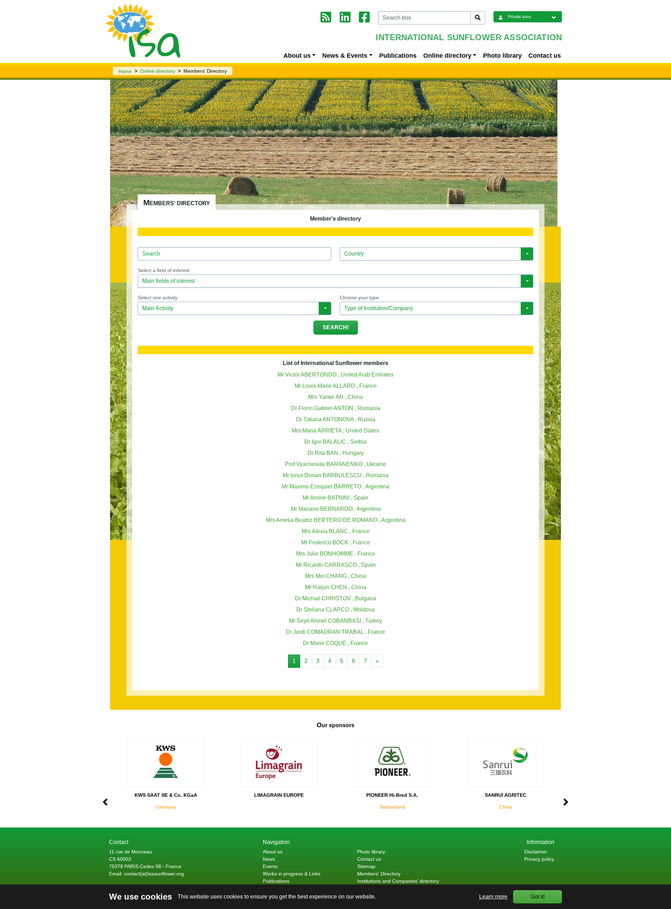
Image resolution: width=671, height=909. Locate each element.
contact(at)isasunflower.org (154, 873)
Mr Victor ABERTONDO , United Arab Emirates (335, 375)
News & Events (344, 55)
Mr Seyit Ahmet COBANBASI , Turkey (335, 621)
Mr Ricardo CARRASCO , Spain (336, 565)
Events (270, 866)
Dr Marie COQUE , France (335, 643)
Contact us (544, 55)
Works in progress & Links (291, 873)
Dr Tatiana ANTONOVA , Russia (335, 419)
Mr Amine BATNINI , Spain (335, 498)
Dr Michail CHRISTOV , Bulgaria (335, 598)
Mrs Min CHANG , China (335, 576)
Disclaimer (535, 851)
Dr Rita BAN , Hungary (336, 453)
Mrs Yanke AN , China (335, 397)
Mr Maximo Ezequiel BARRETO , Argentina (335, 486)
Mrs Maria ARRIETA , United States (335, 431)
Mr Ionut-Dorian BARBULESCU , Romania (336, 475)
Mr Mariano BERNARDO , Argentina (336, 509)
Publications (398, 55)
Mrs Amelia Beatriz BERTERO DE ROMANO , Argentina (335, 520)
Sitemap (366, 866)
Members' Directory (379, 873)
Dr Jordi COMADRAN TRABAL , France (335, 632)
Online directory (447, 55)
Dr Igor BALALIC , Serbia (335, 442)
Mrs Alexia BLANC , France (336, 531)
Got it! (538, 897)
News (269, 859)
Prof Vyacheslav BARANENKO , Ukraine (335, 464)
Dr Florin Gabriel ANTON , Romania (335, 408)
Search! (336, 327)
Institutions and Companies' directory (398, 881)
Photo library (502, 55)
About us (297, 55)
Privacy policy (539, 859)
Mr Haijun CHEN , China (335, 587)
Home (125, 71)
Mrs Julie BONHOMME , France (335, 554)
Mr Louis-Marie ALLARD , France (336, 386)
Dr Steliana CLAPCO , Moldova (335, 610)
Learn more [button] (493, 897)
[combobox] (436, 253)
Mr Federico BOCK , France (335, 542)
